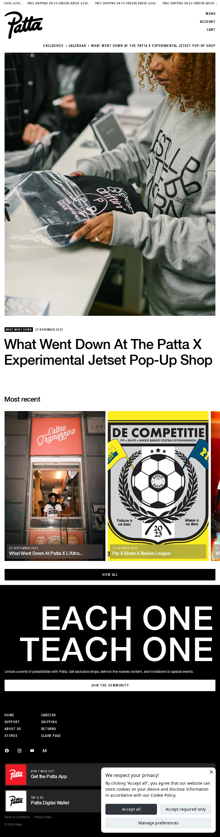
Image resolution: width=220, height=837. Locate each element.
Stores (11, 736)
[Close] (211, 771)
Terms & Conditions (17, 817)
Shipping (49, 722)
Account (207, 22)
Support (12, 722)
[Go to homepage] (24, 25)
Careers (48, 715)
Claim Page (51, 736)
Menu (210, 14)
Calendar (77, 46)
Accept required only (186, 809)
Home (10, 715)
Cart (211, 30)
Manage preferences (158, 823)
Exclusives (53, 46)
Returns (48, 729)
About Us (13, 729)
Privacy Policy (43, 817)
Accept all (131, 809)
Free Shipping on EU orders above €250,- (44, 3)
